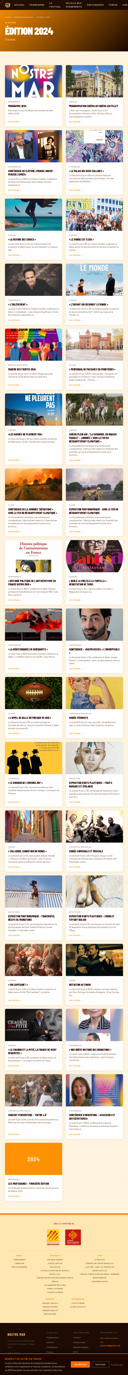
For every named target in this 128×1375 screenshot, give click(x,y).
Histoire (50, 1342)
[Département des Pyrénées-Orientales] (53, 1237)
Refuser (101, 1364)
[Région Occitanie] (73, 1237)
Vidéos (113, 4)
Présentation (53, 1337)
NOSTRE (16, 1334)
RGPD (75, 1352)
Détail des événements (23, 17)
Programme (37, 4)
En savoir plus (117, 1364)
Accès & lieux (79, 1342)
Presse (50, 1352)
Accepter (80, 1364)
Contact (77, 1337)
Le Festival (55, 5)
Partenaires (95, 4)
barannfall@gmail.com (110, 1345)
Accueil (19, 4)
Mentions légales (81, 1347)
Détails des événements (74, 5)
